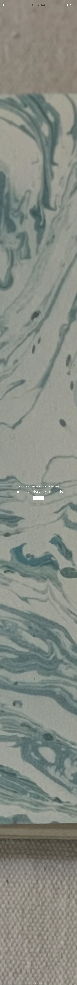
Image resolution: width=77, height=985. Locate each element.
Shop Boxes (38, 497)
